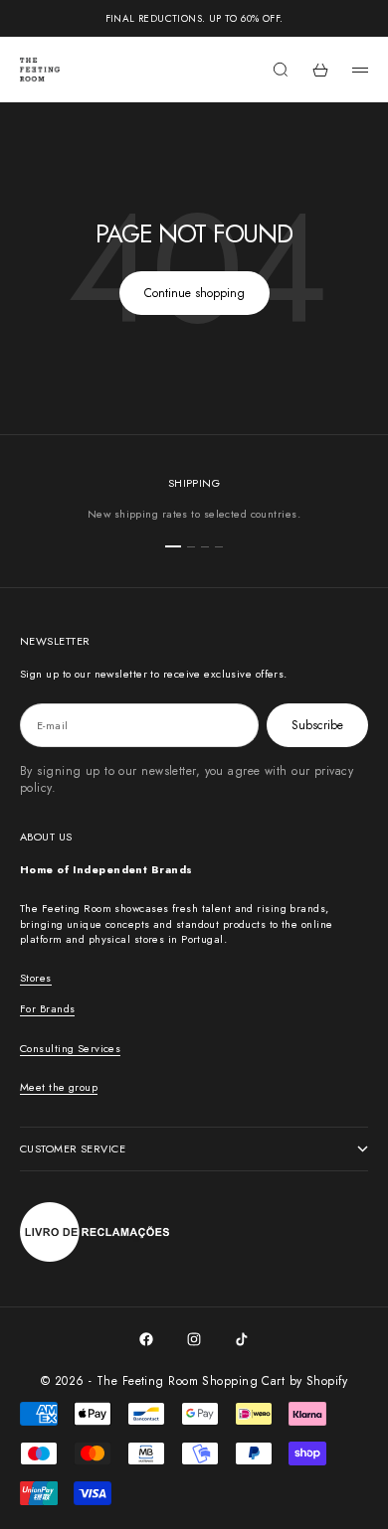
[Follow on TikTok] (242, 1339)
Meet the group (58, 1087)
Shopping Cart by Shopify (274, 1381)
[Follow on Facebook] (146, 1339)
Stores (36, 978)
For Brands (47, 1008)
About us (46, 836)
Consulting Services (70, 1048)
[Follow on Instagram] (194, 1339)
